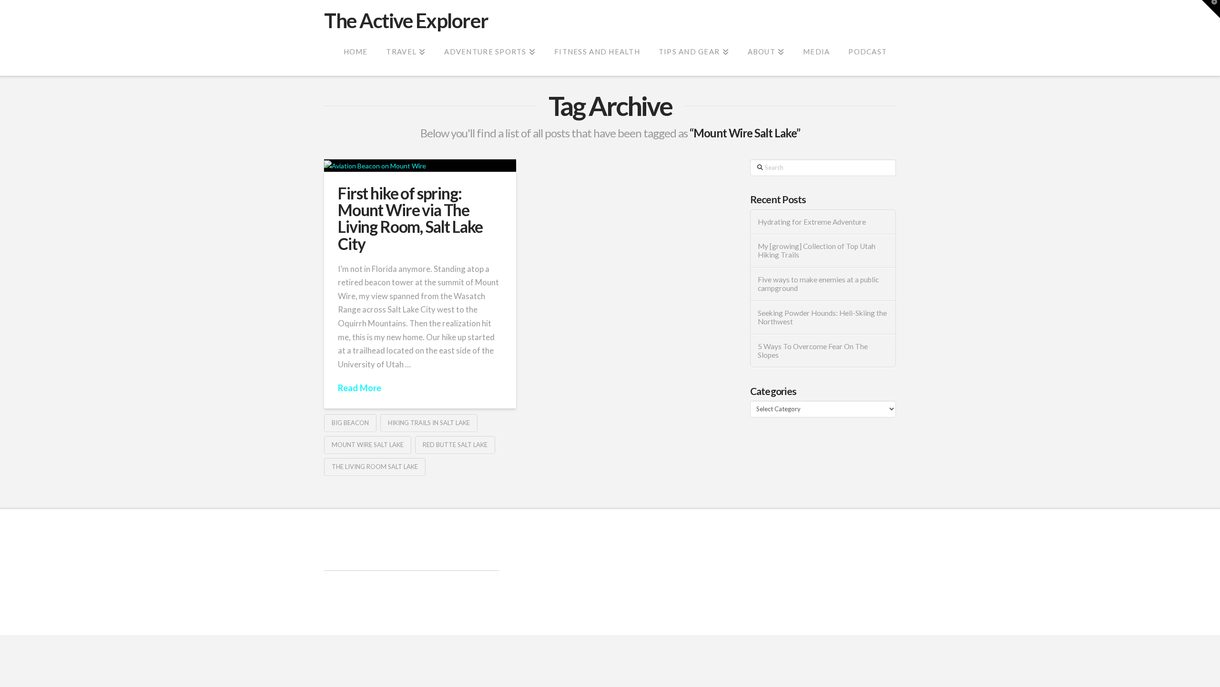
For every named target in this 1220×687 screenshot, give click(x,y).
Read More (359, 388)
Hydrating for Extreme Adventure (812, 222)
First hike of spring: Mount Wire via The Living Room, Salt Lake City (410, 218)
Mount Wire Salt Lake (368, 444)
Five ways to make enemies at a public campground (818, 284)
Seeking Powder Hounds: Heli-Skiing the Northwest (822, 317)
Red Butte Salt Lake (455, 444)
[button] (1211, 9)
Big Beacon (350, 423)
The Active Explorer (406, 20)
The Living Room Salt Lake (375, 466)
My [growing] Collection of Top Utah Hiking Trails (816, 251)
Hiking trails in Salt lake (429, 423)
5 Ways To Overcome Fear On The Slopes (813, 351)
